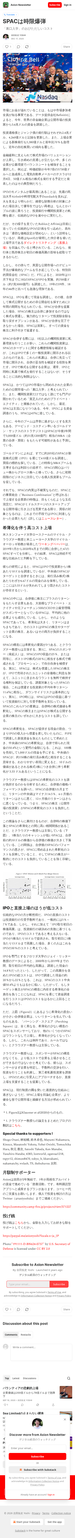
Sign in (68, 4)
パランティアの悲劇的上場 (20, 1388)
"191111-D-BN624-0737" (27, 1244)
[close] (65, 1419)
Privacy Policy (37, 1484)
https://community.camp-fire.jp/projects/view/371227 (37, 1206)
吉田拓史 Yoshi (18, 35)
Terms (45, 1513)
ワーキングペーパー (51, 544)
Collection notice (61, 1513)
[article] (37, 1396)
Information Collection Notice (44, 1481)
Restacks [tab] (26, 1334)
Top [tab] (7, 1378)
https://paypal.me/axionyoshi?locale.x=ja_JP (31, 1236)
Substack (20, 1530)
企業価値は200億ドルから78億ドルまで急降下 (29, 1394)
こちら (16, 1125)
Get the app (55, 1522)
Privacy (36, 1513)
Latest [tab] (16, 1378)
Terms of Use (54, 1477)
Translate (10, 14)
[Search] (68, 1378)
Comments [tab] (11, 1334)
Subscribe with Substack (40, 1469)
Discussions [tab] (29, 1378)
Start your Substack (28, 1522)
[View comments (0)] (18, 46)
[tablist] (18, 1334)
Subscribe (54, 4)
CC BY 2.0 (43, 1249)
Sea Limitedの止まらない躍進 (23, 1413)
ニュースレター (51, 518)
